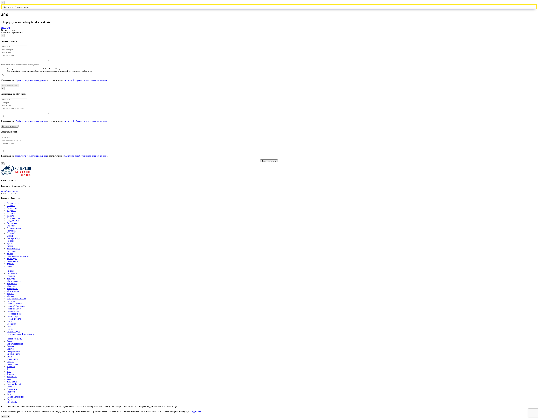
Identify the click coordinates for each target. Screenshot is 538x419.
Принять (5, 416)
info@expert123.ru (9, 191)
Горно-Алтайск (14, 228)
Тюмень (10, 374)
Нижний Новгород (16, 306)
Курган (10, 263)
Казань (10, 246)
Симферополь (13, 354)
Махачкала (12, 283)
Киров (10, 253)
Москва (10, 293)
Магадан (11, 278)
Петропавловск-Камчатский (20, 334)
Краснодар (12, 258)
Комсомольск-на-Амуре (18, 256)
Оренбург (11, 324)
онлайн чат (129, 406)
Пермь (10, 329)
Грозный (11, 233)
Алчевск (11, 205)
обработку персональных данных (31, 80)
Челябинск (12, 389)
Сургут (10, 361)
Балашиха (11, 213)
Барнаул (10, 215)
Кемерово (11, 251)
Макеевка (11, 286)
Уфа (9, 379)
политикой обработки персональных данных (85, 80)
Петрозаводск (13, 331)
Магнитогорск (14, 281)
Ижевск (10, 241)
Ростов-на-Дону (14, 339)
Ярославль (12, 402)
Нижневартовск (14, 303)
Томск (10, 369)
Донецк (10, 236)
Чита (9, 394)
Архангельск (13, 203)
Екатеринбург (13, 238)
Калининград (13, 248)
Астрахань (12, 208)
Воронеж (11, 226)
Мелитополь (13, 291)
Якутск (10, 399)
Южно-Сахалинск (15, 397)
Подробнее (196, 411)
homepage (5, 27)
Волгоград (12, 223)
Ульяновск (12, 376)
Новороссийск (14, 314)
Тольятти (11, 366)
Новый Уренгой (14, 319)
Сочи (9, 356)
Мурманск (12, 296)
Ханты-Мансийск (15, 384)
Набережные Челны (16, 298)
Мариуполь (12, 288)
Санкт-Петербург (15, 344)
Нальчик (11, 301)
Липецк (10, 271)
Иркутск (11, 243)
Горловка (11, 231)
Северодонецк (13, 351)
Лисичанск (12, 273)
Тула (9, 371)
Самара (10, 346)
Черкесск (11, 392)
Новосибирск (13, 316)
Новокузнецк (13, 311)
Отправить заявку (9, 126)
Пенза (9, 326)
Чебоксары (12, 386)
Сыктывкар (12, 364)
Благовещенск (13, 218)
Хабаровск (12, 381)
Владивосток (13, 220)
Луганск (11, 276)
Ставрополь (12, 359)
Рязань (10, 341)
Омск (9, 321)
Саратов (11, 349)
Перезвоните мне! (9, 85)
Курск (9, 266)
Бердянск (11, 210)
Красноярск (12, 261)
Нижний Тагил (14, 309)
